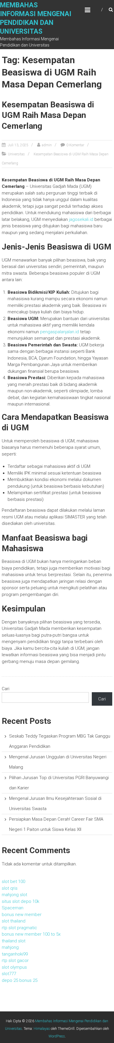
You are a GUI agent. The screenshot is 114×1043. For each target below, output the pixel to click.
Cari (5, 688)
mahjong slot (14, 894)
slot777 (9, 973)
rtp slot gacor (15, 960)
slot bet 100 (13, 881)
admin (47, 145)
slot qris (10, 888)
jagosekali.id (81, 219)
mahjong (10, 947)
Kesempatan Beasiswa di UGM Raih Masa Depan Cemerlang (48, 115)
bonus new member (22, 914)
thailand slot (13, 941)
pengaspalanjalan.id (59, 331)
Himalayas (42, 1029)
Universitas (16, 154)
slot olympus (14, 967)
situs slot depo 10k (20, 901)
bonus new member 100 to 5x (31, 934)
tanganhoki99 (15, 954)
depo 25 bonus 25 (19, 980)
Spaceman (12, 907)
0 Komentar (75, 145)
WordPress (57, 1036)
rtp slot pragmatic (19, 927)
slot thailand (13, 921)
